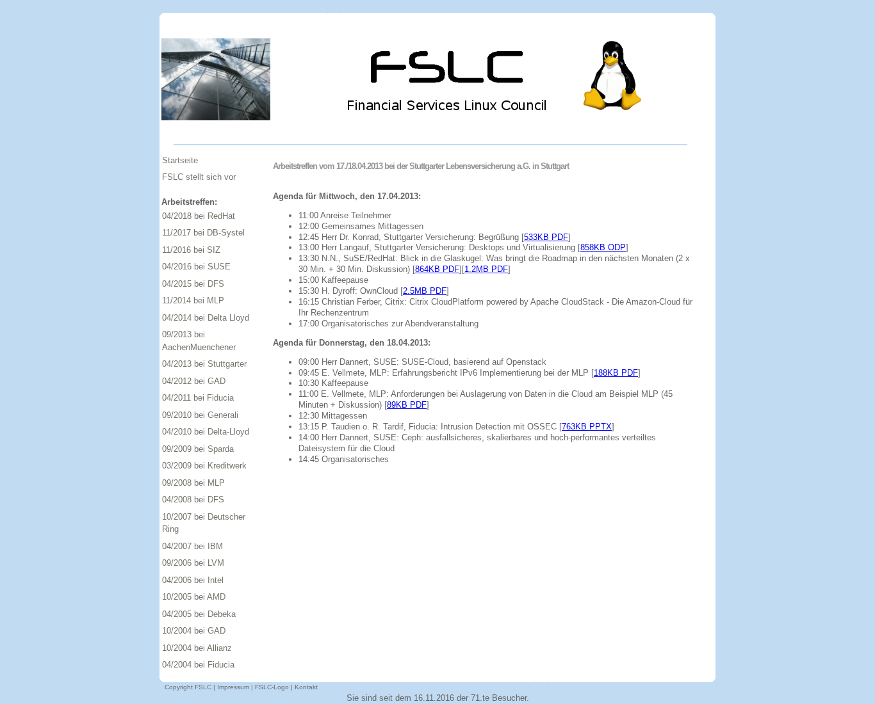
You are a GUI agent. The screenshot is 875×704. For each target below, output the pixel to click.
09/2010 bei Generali (200, 415)
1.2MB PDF (486, 269)
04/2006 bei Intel (193, 580)
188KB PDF (616, 373)
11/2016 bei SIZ (191, 250)
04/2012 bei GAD (193, 381)
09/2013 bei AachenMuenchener (199, 341)
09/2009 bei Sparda (198, 449)
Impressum (233, 687)
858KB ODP (603, 247)
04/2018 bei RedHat (198, 216)
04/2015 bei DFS (193, 284)
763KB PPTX (587, 426)
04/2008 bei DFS (193, 499)
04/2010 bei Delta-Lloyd (205, 431)
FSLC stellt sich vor (199, 177)
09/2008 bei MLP (193, 483)
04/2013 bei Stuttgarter (204, 364)
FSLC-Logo (272, 687)
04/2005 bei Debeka (199, 614)
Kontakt (306, 687)
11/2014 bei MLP (193, 300)
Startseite (180, 160)
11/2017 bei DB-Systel (203, 232)
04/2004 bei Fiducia (198, 664)
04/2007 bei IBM (192, 546)
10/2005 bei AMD (193, 597)
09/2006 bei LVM (193, 563)
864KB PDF (437, 269)
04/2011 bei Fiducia (198, 398)
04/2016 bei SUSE (196, 266)
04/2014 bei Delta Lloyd (205, 318)
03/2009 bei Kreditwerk (204, 465)
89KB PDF (407, 405)
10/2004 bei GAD (193, 631)
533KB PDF (546, 237)
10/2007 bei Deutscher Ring (203, 523)
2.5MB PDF (424, 291)
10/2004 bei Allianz (197, 648)
